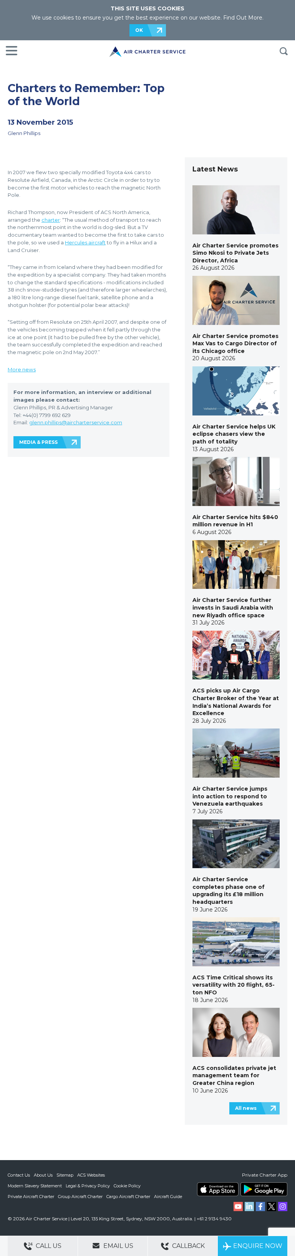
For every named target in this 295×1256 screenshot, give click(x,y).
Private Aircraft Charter (31, 1196)
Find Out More (242, 17)
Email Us (117, 1245)
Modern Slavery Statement (35, 1185)
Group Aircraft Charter (80, 1196)
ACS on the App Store (218, 1189)
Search (283, 51)
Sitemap (64, 1175)
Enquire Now (257, 1245)
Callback (188, 1245)
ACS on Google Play (263, 1189)
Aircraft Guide (168, 1196)
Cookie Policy (127, 1185)
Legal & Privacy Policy (88, 1185)
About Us (43, 1175)
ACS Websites (91, 1175)
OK (139, 30)
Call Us (47, 1245)
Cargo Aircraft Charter (128, 1196)
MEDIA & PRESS (38, 442)
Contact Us (19, 1175)
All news (246, 1108)
